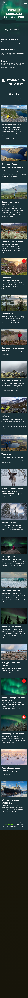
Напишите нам (9, 824)
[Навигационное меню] (25, 3)
